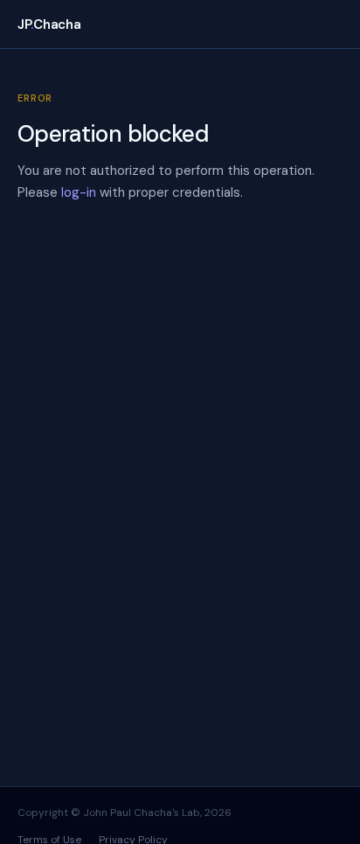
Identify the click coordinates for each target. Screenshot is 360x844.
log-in (78, 192)
